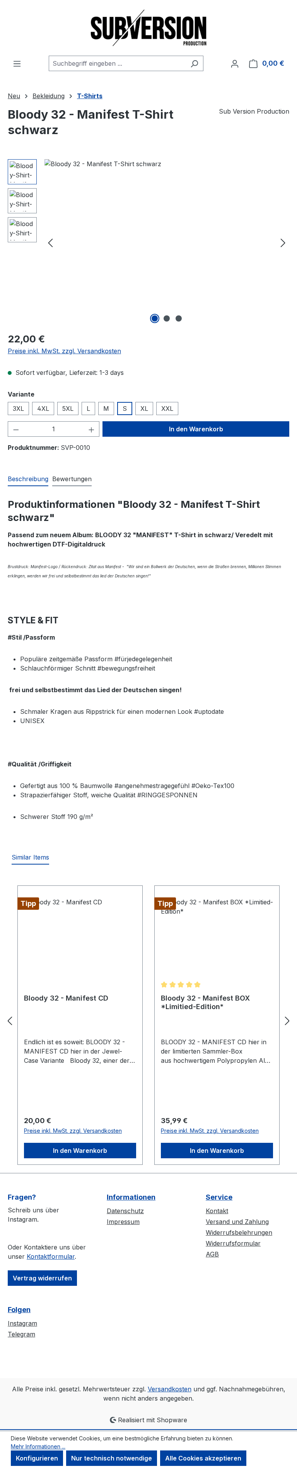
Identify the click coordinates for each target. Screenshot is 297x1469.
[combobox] (117, 63)
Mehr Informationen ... (38, 1446)
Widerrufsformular (233, 1243)
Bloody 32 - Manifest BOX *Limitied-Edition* (205, 1002)
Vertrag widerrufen (42, 1278)
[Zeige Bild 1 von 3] (155, 318)
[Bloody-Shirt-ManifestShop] (166, 242)
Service (219, 1197)
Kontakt (217, 1211)
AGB (212, 1254)
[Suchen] (194, 63)
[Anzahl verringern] (16, 429)
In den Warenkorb (196, 429)
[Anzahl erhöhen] (92, 429)
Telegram (21, 1334)
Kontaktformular (51, 1256)
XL (144, 408)
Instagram (22, 1323)
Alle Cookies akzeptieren (203, 1458)
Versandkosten (169, 1389)
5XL (67, 408)
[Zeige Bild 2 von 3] (167, 318)
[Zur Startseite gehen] (148, 27)
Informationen (131, 1197)
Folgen (19, 1310)
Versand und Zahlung (237, 1222)
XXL (167, 408)
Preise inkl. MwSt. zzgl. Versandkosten (64, 351)
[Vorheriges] (50, 242)
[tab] (28, 479)
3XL (18, 408)
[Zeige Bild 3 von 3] (179, 318)
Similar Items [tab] (30, 857)
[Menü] (17, 63)
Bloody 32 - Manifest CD (66, 998)
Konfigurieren (37, 1458)
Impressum (123, 1222)
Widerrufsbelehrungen (239, 1232)
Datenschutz (125, 1211)
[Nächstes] (283, 242)
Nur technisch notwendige (111, 1458)
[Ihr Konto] (234, 63)
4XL (43, 408)
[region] (148, 242)
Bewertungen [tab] (72, 479)
